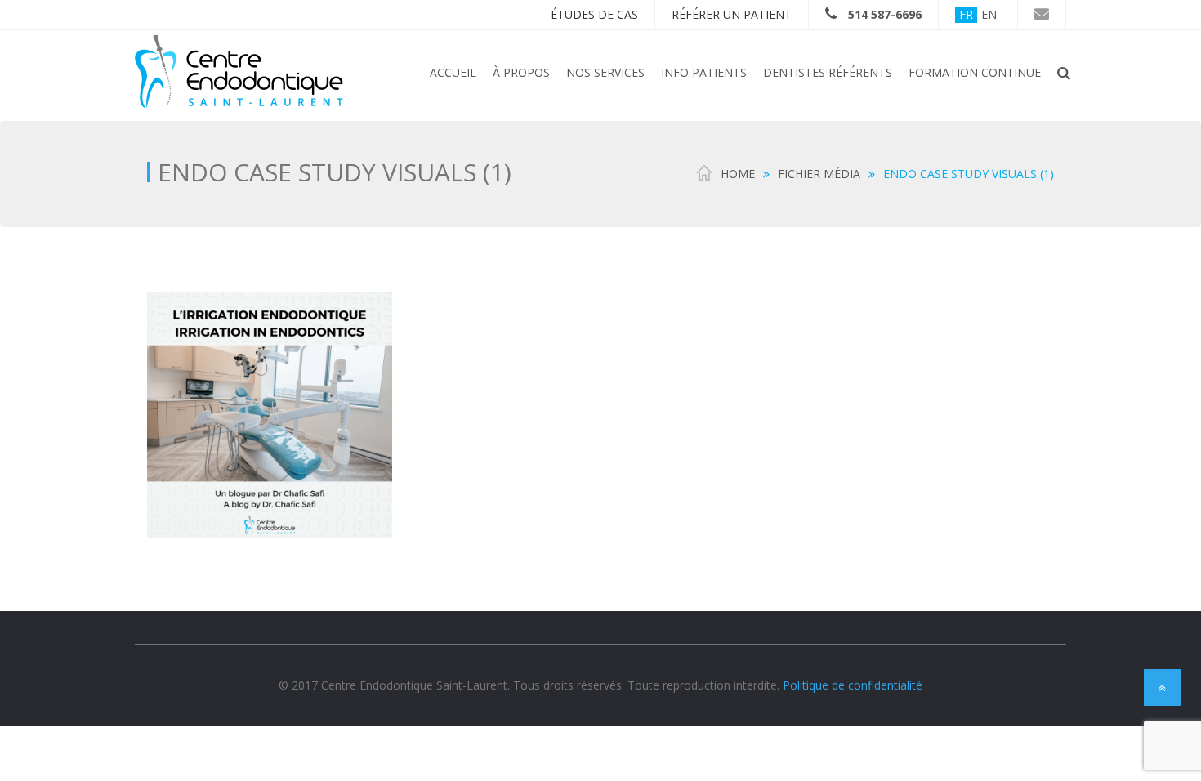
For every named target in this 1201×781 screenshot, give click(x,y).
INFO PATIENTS (704, 72)
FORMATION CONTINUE (975, 72)
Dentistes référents (827, 72)
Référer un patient (732, 14)
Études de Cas (594, 14)
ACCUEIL (453, 72)
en (989, 14)
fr (966, 14)
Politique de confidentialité (852, 685)
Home (738, 173)
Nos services (605, 72)
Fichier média (819, 173)
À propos (521, 72)
